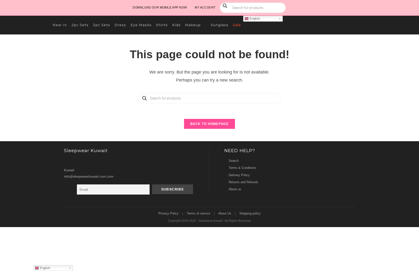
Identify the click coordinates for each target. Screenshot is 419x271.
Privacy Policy (168, 213)
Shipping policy (250, 213)
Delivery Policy (239, 175)
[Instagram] (68, 161)
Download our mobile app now (160, 7)
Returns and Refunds (243, 182)
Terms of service (198, 213)
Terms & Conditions (242, 168)
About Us (224, 213)
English (254, 18)
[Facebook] (78, 161)
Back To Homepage (209, 124)
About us (235, 189)
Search (234, 161)
